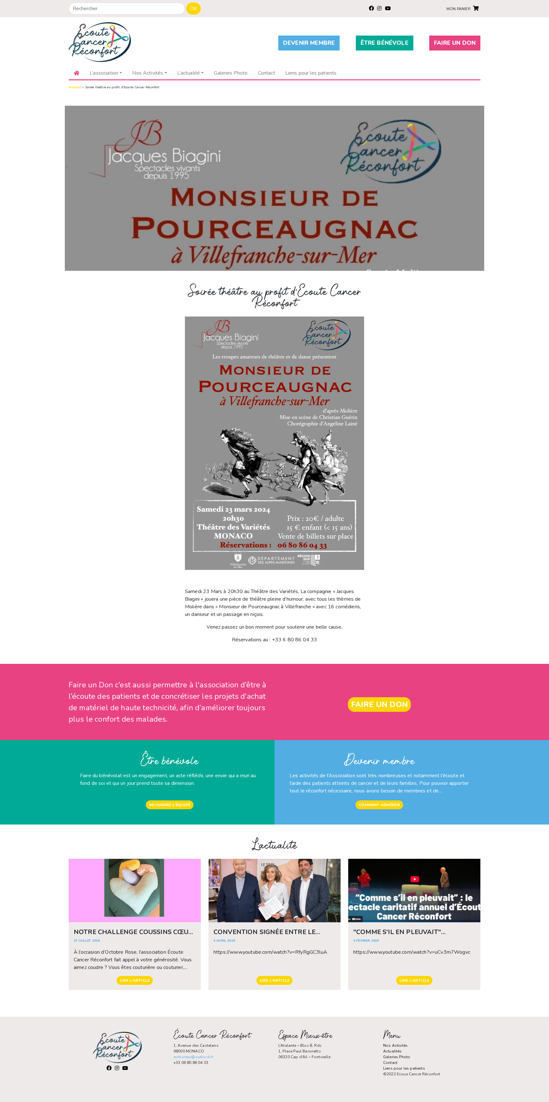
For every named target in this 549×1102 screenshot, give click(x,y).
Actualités (392, 1051)
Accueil (75, 87)
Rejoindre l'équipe (169, 804)
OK (193, 8)
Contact (390, 1062)
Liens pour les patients (404, 1068)
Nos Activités (395, 1045)
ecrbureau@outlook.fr (193, 1056)
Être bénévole (385, 43)
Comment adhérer (379, 804)
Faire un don (455, 43)
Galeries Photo (396, 1056)
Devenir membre (309, 43)
